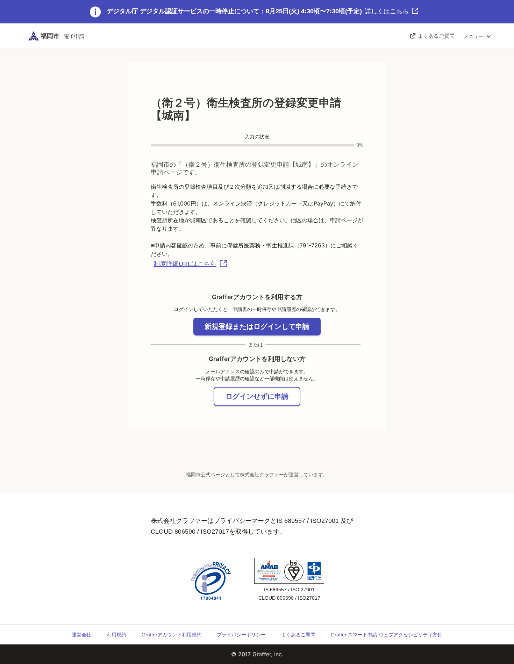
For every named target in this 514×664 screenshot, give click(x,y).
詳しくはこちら (387, 11)
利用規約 (116, 634)
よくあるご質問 (298, 634)
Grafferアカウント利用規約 (171, 634)
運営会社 (81, 634)
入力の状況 (257, 136)
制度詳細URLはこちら (185, 263)
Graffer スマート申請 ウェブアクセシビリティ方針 (386, 634)
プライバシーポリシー (241, 634)
